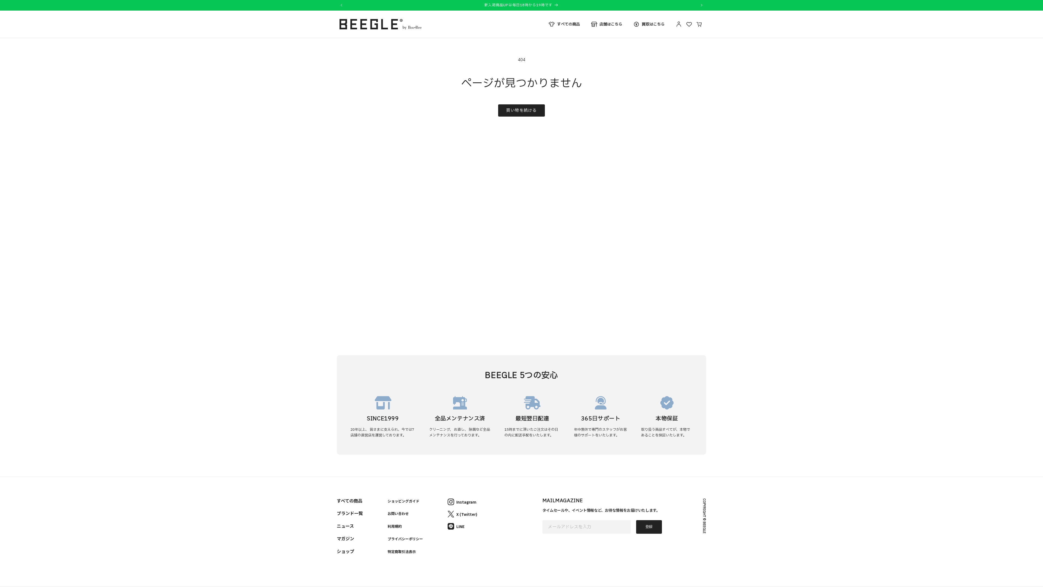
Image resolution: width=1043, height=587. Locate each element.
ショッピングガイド (403, 501)
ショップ (345, 551)
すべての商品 (349, 500)
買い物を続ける (521, 110)
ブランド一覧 (350, 513)
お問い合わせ (398, 513)
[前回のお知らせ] (341, 5)
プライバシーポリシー (405, 538)
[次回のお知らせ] (702, 5)
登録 (648, 527)
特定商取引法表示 (402, 551)
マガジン (345, 538)
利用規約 (395, 526)
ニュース (345, 526)
